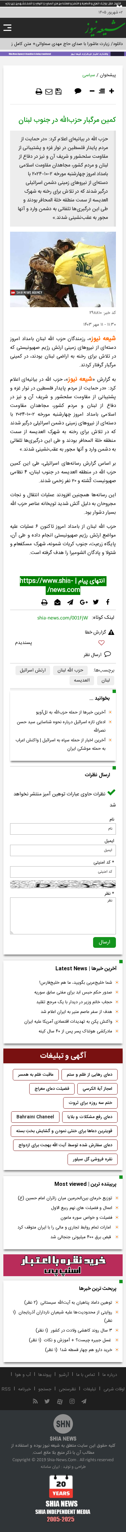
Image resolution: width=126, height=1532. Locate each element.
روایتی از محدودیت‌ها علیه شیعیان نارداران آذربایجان (62, 1317)
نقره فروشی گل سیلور (92, 1159)
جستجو (44, 1389)
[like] (63, 644)
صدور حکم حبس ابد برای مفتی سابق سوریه (73, 992)
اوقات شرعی (114, 1389)
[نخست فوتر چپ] (63, 1498)
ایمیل (109, 841)
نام (112, 819)
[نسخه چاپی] (39, 91)
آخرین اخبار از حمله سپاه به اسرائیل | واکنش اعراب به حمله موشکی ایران (60, 744)
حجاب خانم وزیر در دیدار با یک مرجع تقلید (74, 1002)
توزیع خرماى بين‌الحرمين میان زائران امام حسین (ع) (65, 1198)
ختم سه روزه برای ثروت (90, 1103)
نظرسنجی (67, 1389)
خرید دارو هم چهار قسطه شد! (78, 1350)
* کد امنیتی (103, 862)
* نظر (109, 893)
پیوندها (44, 1375)
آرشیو (64, 1375)
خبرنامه (24, 1389)
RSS (6, 1389)
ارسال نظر (93, 655)
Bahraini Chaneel (35, 1117)
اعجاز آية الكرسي (97, 1089)
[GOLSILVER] (63, 1265)
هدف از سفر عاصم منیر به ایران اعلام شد (76, 1012)
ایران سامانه (50, 1467)
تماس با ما (85, 1375)
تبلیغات (89, 1389)
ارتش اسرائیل (33, 670)
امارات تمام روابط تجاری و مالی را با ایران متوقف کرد (64, 1227)
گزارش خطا (95, 633)
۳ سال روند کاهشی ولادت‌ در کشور (74, 1330)
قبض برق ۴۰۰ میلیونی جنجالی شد (81, 1237)
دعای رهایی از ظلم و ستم (89, 1074)
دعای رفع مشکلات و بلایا (90, 1117)
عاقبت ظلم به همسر (35, 1074)
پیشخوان (108, 75)
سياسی (88, 75)
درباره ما (109, 1375)
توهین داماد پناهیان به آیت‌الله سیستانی (68, 1302)
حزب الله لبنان (70, 670)
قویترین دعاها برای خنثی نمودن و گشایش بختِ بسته (64, 1131)
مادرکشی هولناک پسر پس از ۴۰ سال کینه (75, 1031)
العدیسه (82, 681)
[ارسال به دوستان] (48, 91)
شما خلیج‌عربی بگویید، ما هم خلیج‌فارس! (75, 982)
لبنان (105, 681)
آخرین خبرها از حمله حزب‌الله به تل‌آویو (71, 712)
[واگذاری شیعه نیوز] (63, 53)
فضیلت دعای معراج (52, 1089)
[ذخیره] (58, 91)
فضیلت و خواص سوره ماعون (86, 1217)
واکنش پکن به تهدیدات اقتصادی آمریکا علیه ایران (68, 1021)
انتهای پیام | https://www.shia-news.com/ (63, 585)
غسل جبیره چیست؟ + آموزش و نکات (70, 1340)
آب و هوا (23, 1375)
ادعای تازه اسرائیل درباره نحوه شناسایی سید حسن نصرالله (61, 726)
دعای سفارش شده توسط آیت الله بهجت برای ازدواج (65, 1145)
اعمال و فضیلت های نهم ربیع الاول (81, 1208)
